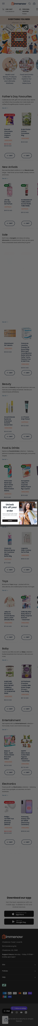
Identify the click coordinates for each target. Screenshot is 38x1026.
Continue (10, 520)
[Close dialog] (36, 502)
